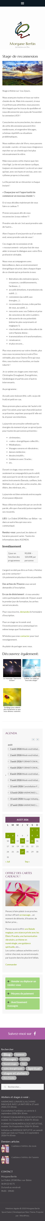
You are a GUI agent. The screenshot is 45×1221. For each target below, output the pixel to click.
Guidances (20, 1054)
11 (13, 841)
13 (22, 841)
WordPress (24, 1215)
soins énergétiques (13, 1068)
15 (32, 841)
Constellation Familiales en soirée (16, 1110)
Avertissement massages (17, 1004)
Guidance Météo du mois (23, 1146)
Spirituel (34, 1068)
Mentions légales (12, 1208)
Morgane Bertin (22, 43)
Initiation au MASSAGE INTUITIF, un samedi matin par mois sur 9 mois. (21, 1131)
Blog (7, 1054)
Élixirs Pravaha (9, 1078)
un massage (24, 915)
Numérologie (10, 1063)
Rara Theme (30, 1212)
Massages (10, 1059)
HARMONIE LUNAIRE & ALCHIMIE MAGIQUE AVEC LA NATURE (18, 1103)
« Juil (7, 861)
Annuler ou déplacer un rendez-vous (21, 983)
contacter (25, 636)
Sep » (27, 861)
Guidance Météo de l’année (25, 1157)
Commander (11, 964)
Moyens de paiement (22, 993)
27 (22, 852)
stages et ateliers (15, 1073)
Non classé (24, 1059)
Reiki (23, 1064)
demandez (25, 611)
